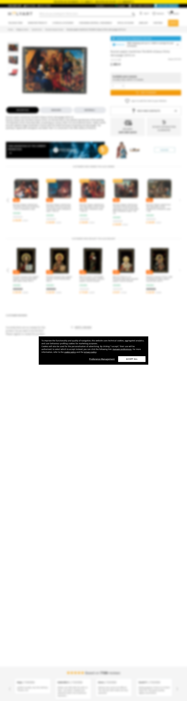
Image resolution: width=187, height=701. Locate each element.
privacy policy (90, 352)
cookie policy (70, 352)
